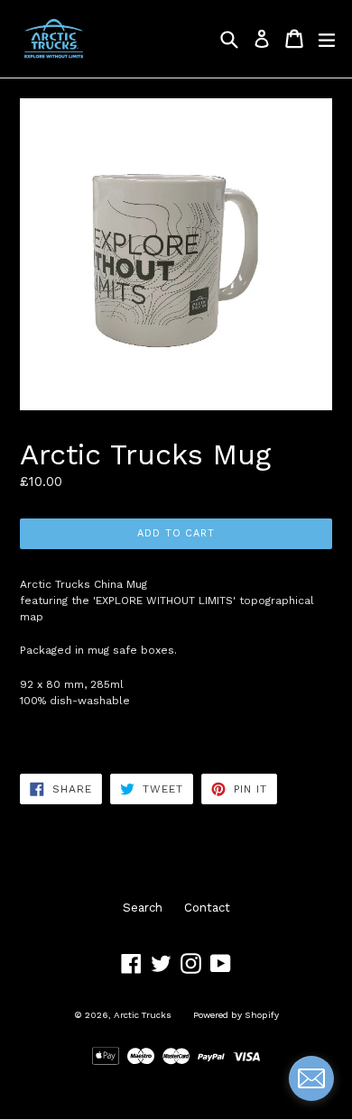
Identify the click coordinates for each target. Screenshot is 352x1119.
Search (142, 907)
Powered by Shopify (236, 1015)
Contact (207, 907)
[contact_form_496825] (311, 1078)
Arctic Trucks (142, 1015)
